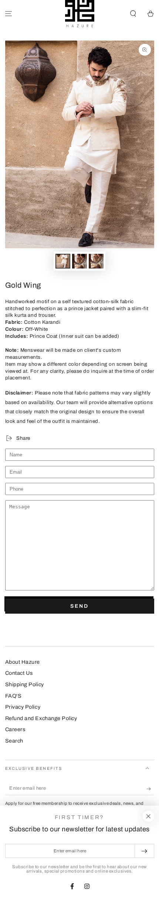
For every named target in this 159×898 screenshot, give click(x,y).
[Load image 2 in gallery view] (79, 261)
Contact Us (19, 673)
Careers (15, 729)
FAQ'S (13, 696)
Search (14, 741)
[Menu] (8, 14)
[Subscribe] (150, 789)
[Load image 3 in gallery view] (96, 261)
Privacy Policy (23, 707)
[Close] (148, 816)
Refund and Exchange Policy (41, 718)
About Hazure (22, 662)
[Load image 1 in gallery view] (62, 261)
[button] (133, 14)
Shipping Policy (24, 684)
